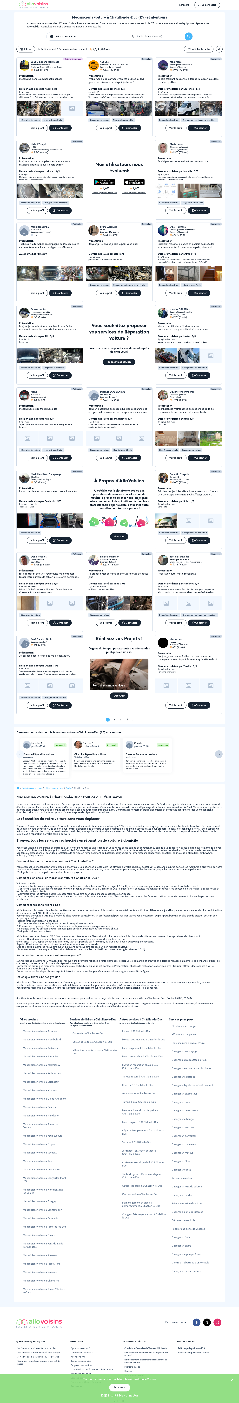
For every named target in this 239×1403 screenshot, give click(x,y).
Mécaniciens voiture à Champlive (41, 1280)
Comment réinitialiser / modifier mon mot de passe (38, 1362)
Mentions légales (132, 1366)
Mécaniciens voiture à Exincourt (40, 1107)
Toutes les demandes (81, 1360)
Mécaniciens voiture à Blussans (40, 1255)
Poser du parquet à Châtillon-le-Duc (141, 1048)
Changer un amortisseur (185, 1110)
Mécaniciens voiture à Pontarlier (40, 1056)
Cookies (128, 1371)
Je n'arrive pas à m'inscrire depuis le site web (38, 1356)
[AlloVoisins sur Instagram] (217, 1322)
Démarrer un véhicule (183, 1220)
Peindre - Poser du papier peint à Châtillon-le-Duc (140, 1112)
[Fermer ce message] (232, 1380)
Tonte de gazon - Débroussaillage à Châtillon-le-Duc (141, 1175)
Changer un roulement (184, 1144)
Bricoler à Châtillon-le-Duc (136, 1031)
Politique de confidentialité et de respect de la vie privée (146, 1354)
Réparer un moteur (182, 1178)
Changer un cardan (182, 1195)
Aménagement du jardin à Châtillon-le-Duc (143, 1164)
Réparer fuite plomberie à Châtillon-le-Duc (143, 1132)
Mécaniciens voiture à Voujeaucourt (42, 1135)
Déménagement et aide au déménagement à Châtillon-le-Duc (141, 1204)
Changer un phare (181, 1245)
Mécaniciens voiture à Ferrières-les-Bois (44, 1226)
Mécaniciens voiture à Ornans (39, 1235)
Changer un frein (181, 1237)
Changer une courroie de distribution (192, 1068)
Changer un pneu (181, 1102)
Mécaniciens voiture (54, 788)
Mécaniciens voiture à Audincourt (41, 1048)
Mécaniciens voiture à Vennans (40, 1272)
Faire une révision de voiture (187, 1203)
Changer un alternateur (184, 1093)
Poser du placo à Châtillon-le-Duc (140, 1122)
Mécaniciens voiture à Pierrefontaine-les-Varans (43, 1191)
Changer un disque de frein (186, 1271)
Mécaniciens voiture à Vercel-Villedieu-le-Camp (44, 1290)
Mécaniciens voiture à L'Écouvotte (41, 1169)
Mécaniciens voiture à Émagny (39, 1201)
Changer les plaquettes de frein (189, 1060)
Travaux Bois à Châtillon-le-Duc (139, 1102)
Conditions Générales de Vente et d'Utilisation (146, 1348)
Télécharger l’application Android (193, 1352)
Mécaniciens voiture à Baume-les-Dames (41, 1125)
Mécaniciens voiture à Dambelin (40, 1218)
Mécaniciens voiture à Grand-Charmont (44, 1098)
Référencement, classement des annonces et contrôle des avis (145, 1361)
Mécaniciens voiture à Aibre (38, 1161)
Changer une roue (181, 1169)
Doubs (69, 788)
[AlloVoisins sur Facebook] (196, 1322)
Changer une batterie (183, 1076)
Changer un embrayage (184, 1051)
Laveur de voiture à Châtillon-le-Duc (92, 1042)
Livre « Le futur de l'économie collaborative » (92, 1369)
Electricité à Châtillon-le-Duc (137, 1085)
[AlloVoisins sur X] (207, 1322)
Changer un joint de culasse (187, 1186)
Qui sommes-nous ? (80, 1348)
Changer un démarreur (184, 1136)
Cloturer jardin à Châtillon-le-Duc (140, 1194)
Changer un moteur (182, 1152)
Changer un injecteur (183, 1127)
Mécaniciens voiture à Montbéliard (42, 1039)
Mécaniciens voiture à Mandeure (41, 1115)
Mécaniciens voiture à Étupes (39, 1144)
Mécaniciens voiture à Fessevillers (41, 1263)
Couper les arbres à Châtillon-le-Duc (142, 1185)
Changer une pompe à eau (186, 1254)
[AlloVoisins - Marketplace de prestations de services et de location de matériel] (33, 7)
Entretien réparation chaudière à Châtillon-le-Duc (140, 1066)
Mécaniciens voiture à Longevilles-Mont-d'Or (45, 1179)
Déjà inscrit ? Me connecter (119, 1395)
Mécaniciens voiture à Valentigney (41, 1065)
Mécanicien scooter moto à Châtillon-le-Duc (95, 1052)
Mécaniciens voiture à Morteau (40, 1090)
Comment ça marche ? (82, 1352)
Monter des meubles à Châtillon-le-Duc (143, 1039)
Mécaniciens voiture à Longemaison (42, 1209)
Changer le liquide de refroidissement (192, 1085)
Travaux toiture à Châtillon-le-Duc (140, 1076)
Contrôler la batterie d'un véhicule (190, 1262)
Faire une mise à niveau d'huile (188, 1043)
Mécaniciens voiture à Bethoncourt (42, 1073)
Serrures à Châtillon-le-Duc (136, 1142)
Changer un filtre (181, 1161)
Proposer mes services (81, 1365)
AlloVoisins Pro (78, 1356)
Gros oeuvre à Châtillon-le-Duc (139, 1093)
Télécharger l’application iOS (191, 1348)
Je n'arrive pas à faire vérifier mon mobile (36, 1348)
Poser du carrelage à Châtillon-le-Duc (142, 1056)
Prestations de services (31, 788)
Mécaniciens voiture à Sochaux (40, 1152)
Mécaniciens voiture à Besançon (40, 1031)
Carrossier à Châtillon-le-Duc (88, 1033)
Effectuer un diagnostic (184, 1034)
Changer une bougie (183, 1119)
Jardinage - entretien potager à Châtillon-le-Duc (139, 1152)
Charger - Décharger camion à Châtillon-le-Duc (144, 1216)
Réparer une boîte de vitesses (188, 1228)
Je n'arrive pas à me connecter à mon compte (38, 1352)
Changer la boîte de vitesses (187, 1212)
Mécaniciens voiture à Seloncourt (41, 1081)
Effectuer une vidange (184, 1026)
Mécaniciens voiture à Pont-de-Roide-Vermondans (43, 1245)
